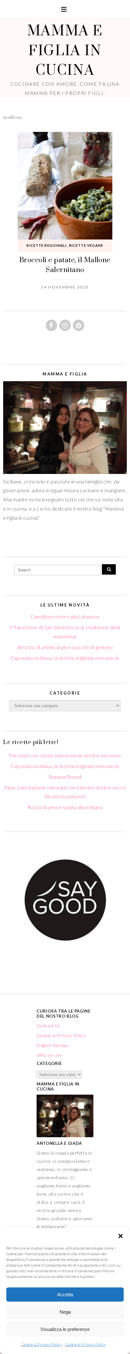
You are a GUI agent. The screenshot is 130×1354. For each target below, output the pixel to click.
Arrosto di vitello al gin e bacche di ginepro (65, 647)
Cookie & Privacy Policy (41, 1344)
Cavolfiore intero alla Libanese (65, 616)
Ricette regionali (47, 245)
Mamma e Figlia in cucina (65, 49)
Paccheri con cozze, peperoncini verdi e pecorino (65, 755)
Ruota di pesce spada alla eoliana (65, 807)
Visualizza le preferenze (65, 1329)
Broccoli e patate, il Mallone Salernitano (65, 264)
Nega (65, 1312)
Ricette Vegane (86, 245)
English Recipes (53, 1045)
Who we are (49, 1055)
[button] (120, 1236)
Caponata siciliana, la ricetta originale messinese (64, 658)
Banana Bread (65, 777)
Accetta (65, 1294)
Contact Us (49, 1025)
